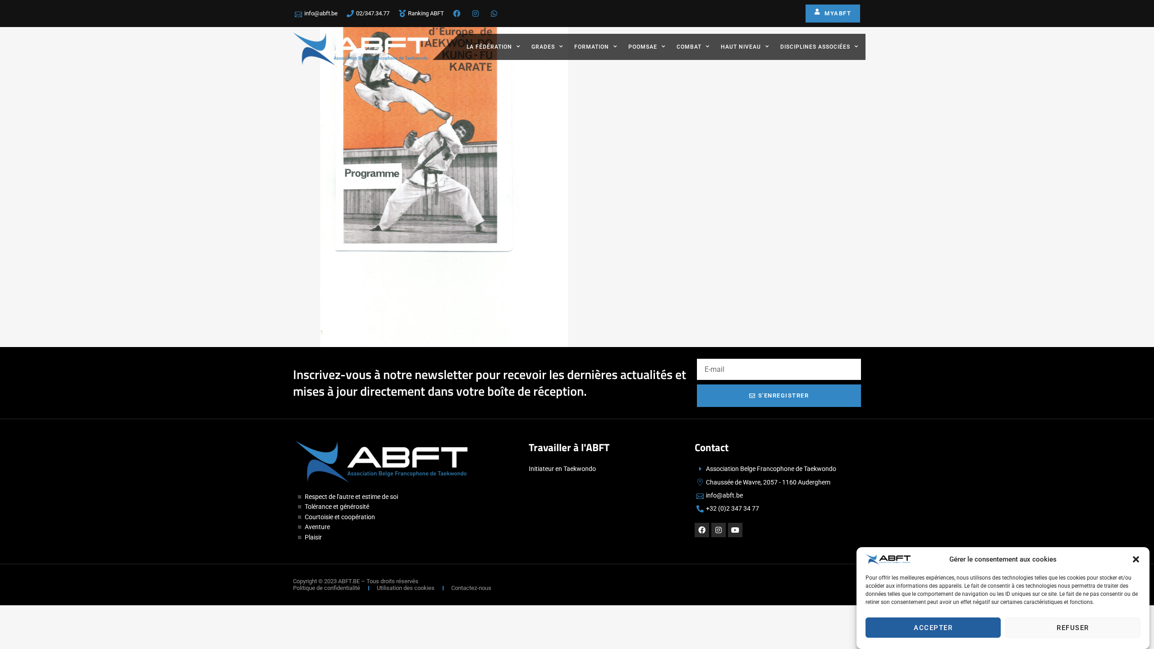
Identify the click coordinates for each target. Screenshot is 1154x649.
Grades (543, 47)
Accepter (933, 628)
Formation (591, 47)
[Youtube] (735, 530)
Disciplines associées (815, 47)
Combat (689, 47)
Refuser (1073, 628)
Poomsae (642, 47)
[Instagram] (718, 530)
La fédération (489, 47)
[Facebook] (702, 530)
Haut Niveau (741, 47)
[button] (1135, 559)
